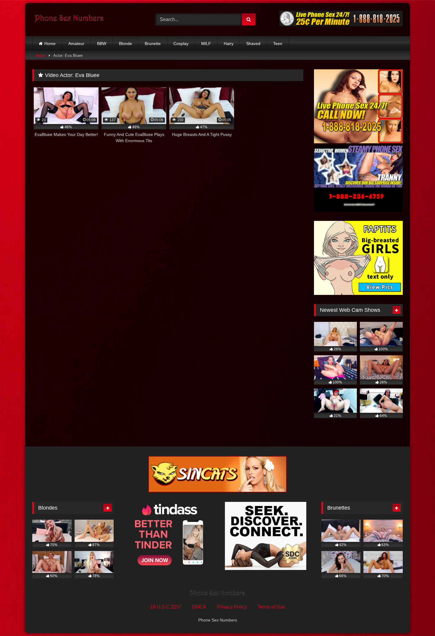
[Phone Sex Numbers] (69, 20)
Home (50, 43)
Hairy (228, 43)
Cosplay (180, 43)
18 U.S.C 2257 (165, 606)
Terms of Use (271, 606)
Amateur (76, 43)
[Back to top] (416, 618)
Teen (277, 43)
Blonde (125, 43)
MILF (206, 43)
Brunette (153, 43)
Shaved (253, 43)
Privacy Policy (232, 606)
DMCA (199, 606)
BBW (101, 43)
